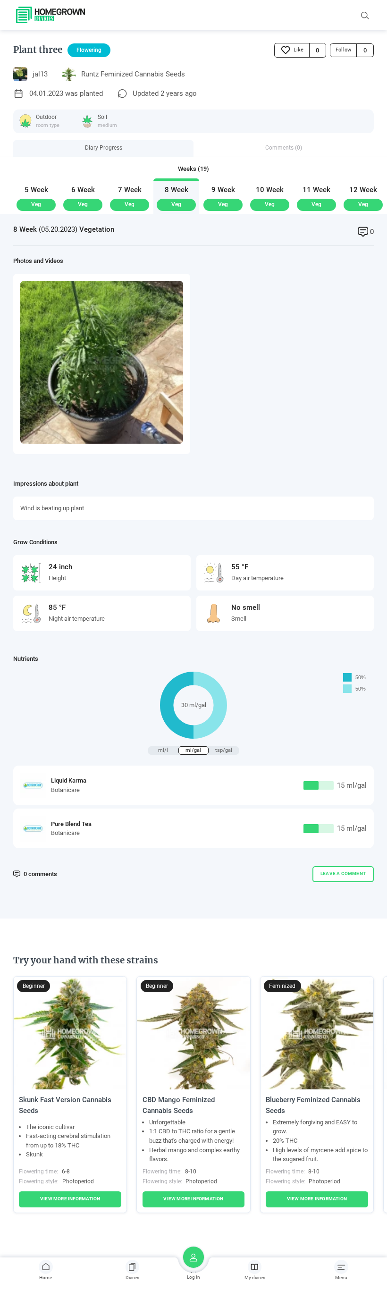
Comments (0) (283, 147)
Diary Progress (103, 147)
